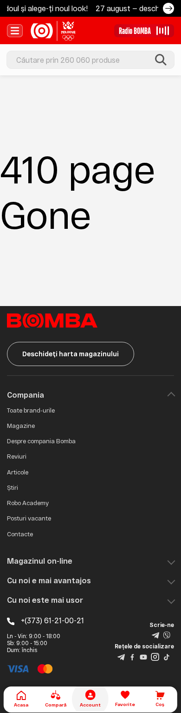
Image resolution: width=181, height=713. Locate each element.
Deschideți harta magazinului (70, 354)
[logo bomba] (53, 30)
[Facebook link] (132, 656)
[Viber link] (166, 635)
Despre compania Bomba (41, 441)
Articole (17, 472)
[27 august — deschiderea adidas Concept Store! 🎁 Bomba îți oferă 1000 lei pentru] (168, 8)
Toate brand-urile (31, 410)
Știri (12, 487)
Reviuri (16, 456)
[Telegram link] (155, 635)
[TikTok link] (166, 656)
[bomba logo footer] (52, 319)
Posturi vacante (29, 518)
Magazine (21, 425)
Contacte (20, 534)
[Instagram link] (155, 656)
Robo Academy (28, 502)
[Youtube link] (143, 656)
